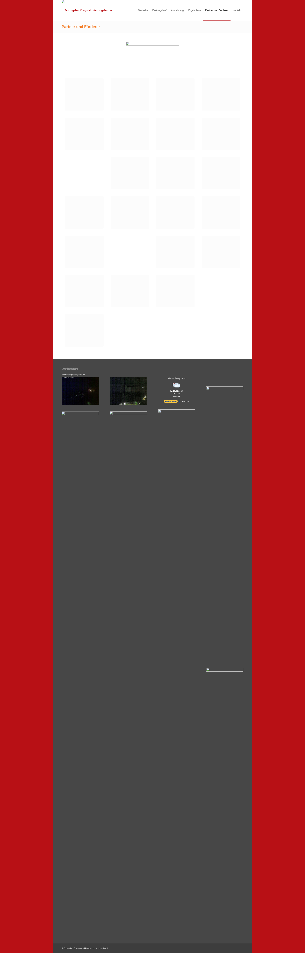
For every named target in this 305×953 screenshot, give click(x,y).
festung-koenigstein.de (75, 375)
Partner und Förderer (81, 27)
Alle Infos (185, 401)
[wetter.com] (171, 402)
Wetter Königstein (176, 378)
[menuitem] (142, 10)
